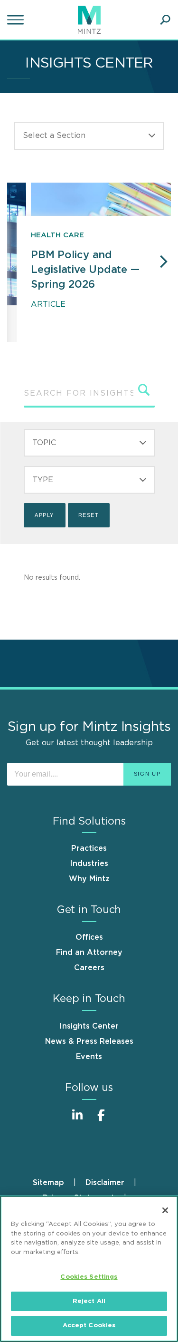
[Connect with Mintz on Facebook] (101, 1120)
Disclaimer (104, 1182)
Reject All (89, 1301)
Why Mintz (89, 879)
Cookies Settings (88, 1277)
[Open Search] (165, 20)
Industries (89, 863)
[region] (89, 1269)
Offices (89, 937)
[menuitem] (59, 1182)
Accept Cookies (89, 1326)
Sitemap (48, 1182)
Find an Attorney (89, 952)
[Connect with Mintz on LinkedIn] (77, 1120)
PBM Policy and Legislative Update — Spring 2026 (85, 270)
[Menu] (16, 19)
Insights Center (89, 1026)
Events (89, 1056)
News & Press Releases (89, 1041)
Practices (89, 848)
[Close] (165, 1210)
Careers (89, 968)
